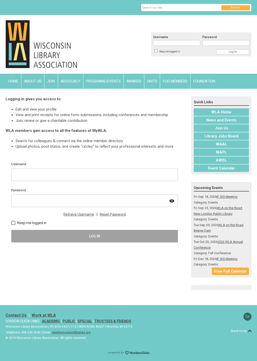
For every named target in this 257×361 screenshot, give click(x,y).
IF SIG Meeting (227, 197)
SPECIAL (85, 321)
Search (235, 7)
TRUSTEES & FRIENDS (112, 321)
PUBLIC (68, 321)
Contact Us (16, 315)
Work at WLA (44, 315)
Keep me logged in (169, 51)
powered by (116, 352)
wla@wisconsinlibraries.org (71, 332)
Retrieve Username (78, 214)
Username (160, 37)
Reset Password (113, 214)
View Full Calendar (230, 271)
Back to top (239, 331)
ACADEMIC (51, 321)
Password (209, 37)
